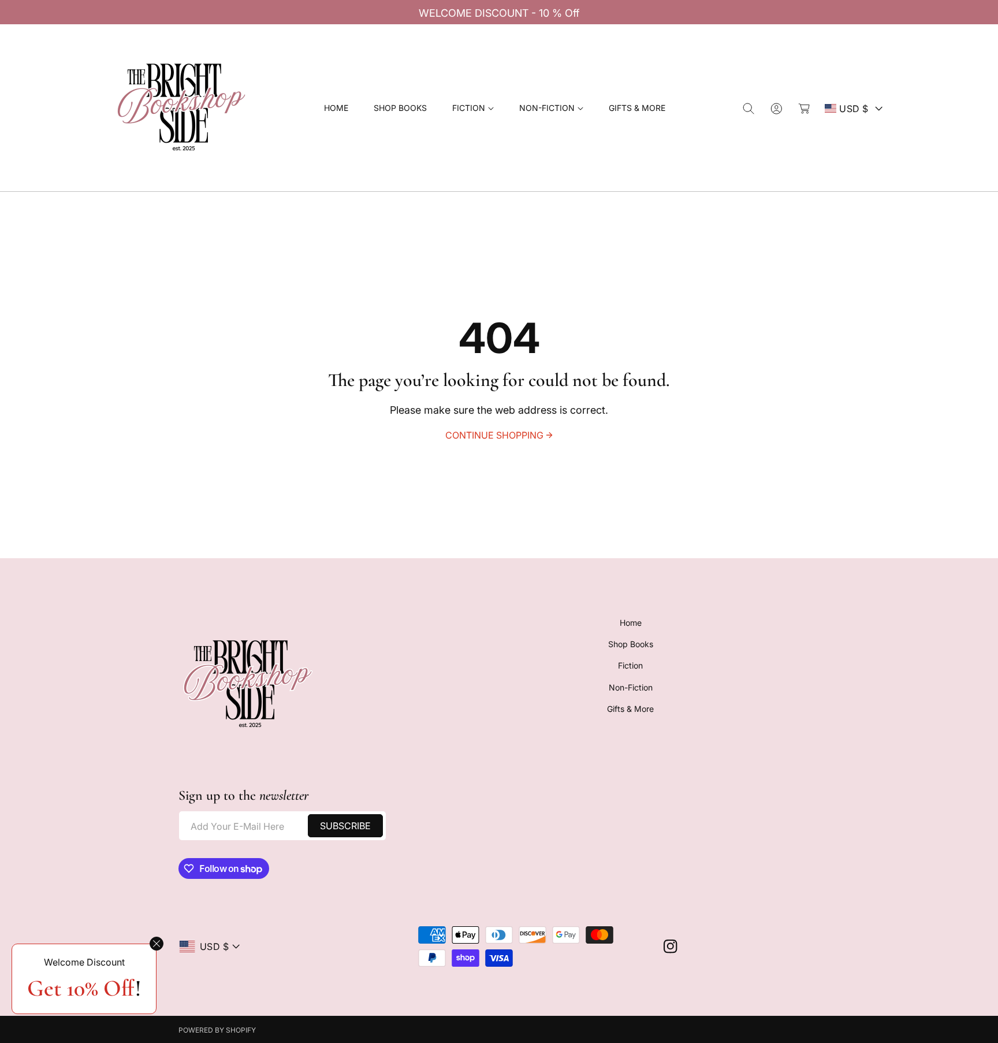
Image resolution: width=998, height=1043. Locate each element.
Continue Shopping (494, 435)
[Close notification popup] (156, 944)
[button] (473, 108)
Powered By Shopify (217, 1030)
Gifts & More (630, 709)
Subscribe (345, 826)
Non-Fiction (631, 687)
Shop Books (630, 644)
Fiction (630, 666)
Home (631, 623)
